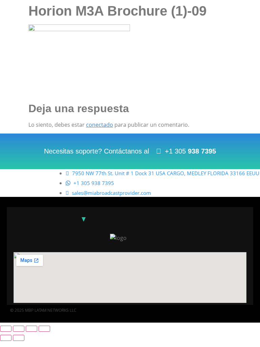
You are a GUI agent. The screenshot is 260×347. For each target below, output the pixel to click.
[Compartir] (31, 329)
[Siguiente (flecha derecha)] (18, 338)
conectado (99, 124)
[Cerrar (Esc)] (44, 329)
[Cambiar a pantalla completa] (18, 329)
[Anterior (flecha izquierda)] (6, 338)
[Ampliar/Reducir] (6, 329)
